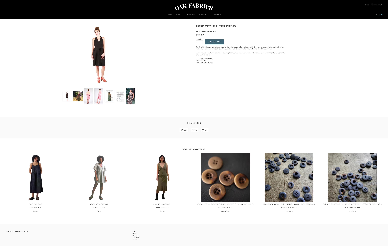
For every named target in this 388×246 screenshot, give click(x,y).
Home (169, 15)
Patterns (191, 15)
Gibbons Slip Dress (162, 204)
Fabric (179, 15)
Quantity (199, 39)
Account (377, 5)
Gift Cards (204, 15)
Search (367, 5)
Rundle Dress (35, 204)
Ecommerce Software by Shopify (17, 231)
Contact (217, 15)
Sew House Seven (207, 31)
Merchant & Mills (226, 207)
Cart (378, 15)
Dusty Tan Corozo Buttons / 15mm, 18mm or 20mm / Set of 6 (225, 204)
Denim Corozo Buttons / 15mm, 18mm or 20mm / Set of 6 (289, 204)
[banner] (194, 7)
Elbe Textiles (36, 207)
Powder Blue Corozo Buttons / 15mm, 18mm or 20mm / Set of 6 (352, 204)
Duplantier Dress (99, 204)
